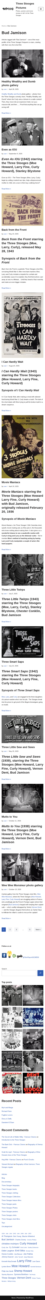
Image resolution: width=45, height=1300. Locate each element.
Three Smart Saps (13, 661)
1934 (3, 1233)
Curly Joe (5, 1247)
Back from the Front (14, 229)
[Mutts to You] (22, 798)
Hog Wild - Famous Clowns (11, 1159)
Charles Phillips (31, 1240)
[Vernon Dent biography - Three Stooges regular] (33, 1083)
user (5, 89)
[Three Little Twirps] (22, 570)
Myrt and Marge (7, 1107)
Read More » (6, 113)
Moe (3, 697)
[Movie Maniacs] (22, 446)
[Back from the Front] (22, 209)
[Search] (40, 973)
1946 (18, 1233)
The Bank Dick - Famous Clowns (13, 1144)
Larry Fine (5, 899)
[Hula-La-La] (12, 1039)
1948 (22, 1233)
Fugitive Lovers (7, 1115)
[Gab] (19, 957)
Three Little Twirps (13, 589)
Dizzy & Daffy (7, 1119)
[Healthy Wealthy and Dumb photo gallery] (22, 63)
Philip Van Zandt (7, 1271)
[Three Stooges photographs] (12, 1061)
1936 (7, 1233)
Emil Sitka (20, 1250)
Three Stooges (9, 1278)
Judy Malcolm (28, 1257)
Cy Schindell (14, 1247)
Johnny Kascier (8, 1257)
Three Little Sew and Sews (18, 747)
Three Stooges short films (11, 1219)
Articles (4, 1174)
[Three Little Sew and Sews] (22, 729)
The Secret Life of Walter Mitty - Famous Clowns (19, 1137)
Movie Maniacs (11, 482)
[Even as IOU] (22, 132)
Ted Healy (32, 1274)
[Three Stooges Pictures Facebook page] (4, 957)
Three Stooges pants (9, 1204)
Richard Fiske (7, 1111)
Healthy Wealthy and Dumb (11, 94)
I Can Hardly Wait (12, 361)
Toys (3, 1223)
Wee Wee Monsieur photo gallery (22, 885)
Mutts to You (9, 816)
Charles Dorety (20, 1240)
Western (4, 1281)
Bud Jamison (13, 904)
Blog (3, 1178)
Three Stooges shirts (9, 1215)
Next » (38, 929)
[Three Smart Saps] (22, 642)
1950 (26, 1233)
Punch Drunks (29, 1159)
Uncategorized (7, 1226)
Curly (15, 697)
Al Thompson (7, 1236)
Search (4, 969)
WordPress (30, 1298)
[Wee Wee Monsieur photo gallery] (22, 867)
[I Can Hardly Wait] (22, 325)
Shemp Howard (23, 1270)
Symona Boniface (21, 1274)
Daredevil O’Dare (8, 1122)
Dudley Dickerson (33, 1247)
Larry (7, 697)
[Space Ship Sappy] (12, 1017)
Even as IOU (9, 149)
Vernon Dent (36, 907)
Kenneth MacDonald (9, 1261)
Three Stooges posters (10, 1211)
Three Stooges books (9, 1189)
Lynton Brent (6, 1266)
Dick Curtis (23, 1247)
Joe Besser (18, 1254)
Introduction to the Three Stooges (13, 1140)
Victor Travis (36, 1278)
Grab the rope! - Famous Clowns (13, 1152)
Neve (13, 1298)
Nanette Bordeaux (35, 1266)
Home (4, 26)
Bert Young (17, 1236)
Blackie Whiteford (28, 1236)
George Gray (29, 1251)
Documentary (6, 1182)
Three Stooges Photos (10, 1208)
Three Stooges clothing (10, 1193)
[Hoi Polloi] (33, 1017)
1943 (14, 1233)
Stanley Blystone (7, 1274)
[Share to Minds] (9, 957)
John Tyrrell (19, 1257)
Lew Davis (36, 1261)
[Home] (12, 996)
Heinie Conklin (7, 1254)
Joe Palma (28, 1254)
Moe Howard (36, 897)
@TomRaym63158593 (31, 957)
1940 (10, 1233)
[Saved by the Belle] (12, 1083)
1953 (29, 1233)
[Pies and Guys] (33, 1039)
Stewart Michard (7, 1164)
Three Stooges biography (11, 1185)
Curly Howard (15, 899)
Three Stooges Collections (11, 1197)
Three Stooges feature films (11, 1200)
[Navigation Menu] (40, 9)
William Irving (12, 1281)
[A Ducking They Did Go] (33, 1061)
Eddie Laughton (8, 1251)
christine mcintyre (10, 1243)
